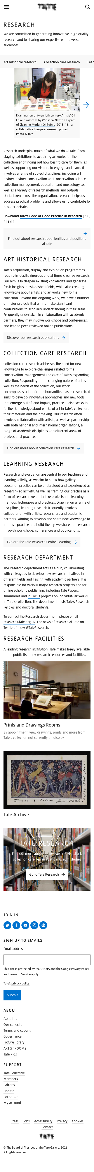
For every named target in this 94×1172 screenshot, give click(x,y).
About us (10, 1019)
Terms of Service (20, 974)
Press (15, 1121)
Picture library (13, 1042)
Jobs (26, 1121)
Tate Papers (69, 590)
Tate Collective (14, 1073)
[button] (87, 7)
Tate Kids (10, 1054)
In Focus (34, 596)
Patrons (9, 1085)
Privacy (62, 1121)
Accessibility (43, 1121)
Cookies (78, 1121)
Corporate (10, 1097)
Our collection (13, 1024)
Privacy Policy (80, 969)
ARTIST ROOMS (14, 1048)
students (41, 607)
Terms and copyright (19, 1030)
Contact (47, 1127)
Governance (12, 1036)
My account (12, 1103)
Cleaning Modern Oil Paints (37, 125)
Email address (13, 949)
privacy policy (20, 983)
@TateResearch (37, 628)
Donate (8, 1091)
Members (10, 1079)
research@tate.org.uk (19, 622)
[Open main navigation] (18, 7)
